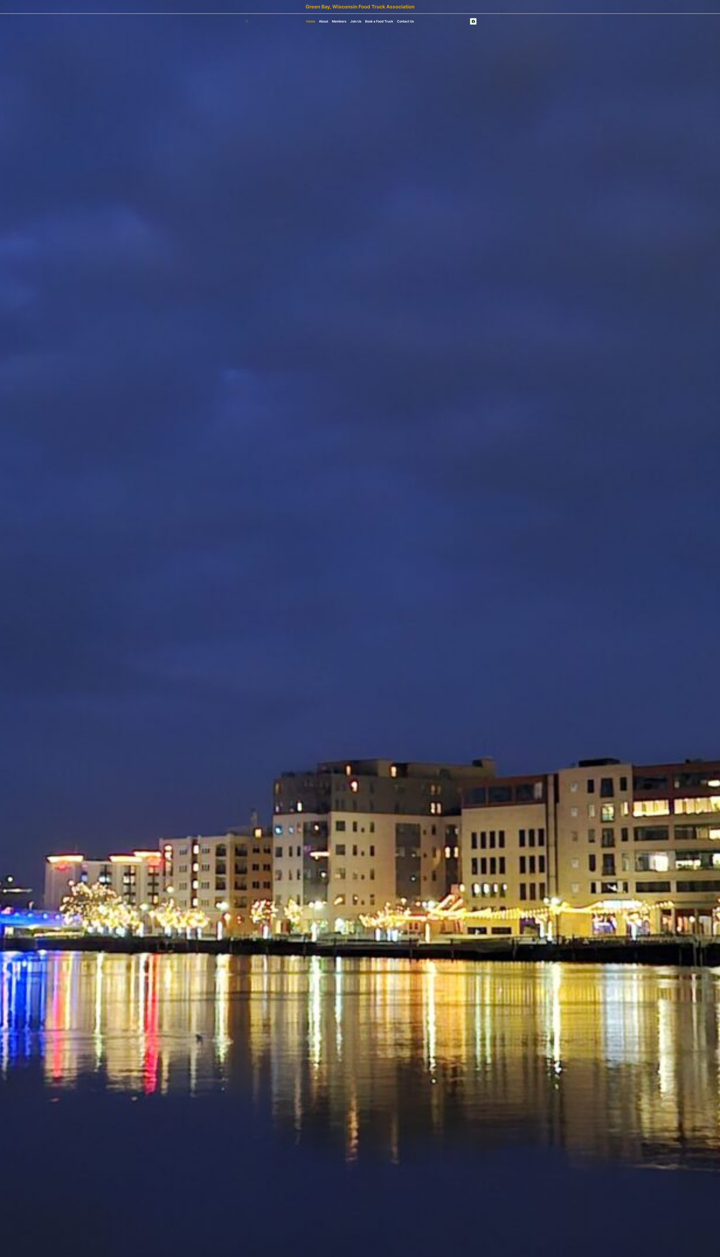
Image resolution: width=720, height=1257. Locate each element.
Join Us (355, 21)
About (323, 21)
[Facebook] (473, 21)
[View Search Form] (247, 21)
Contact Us (405, 21)
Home (310, 21)
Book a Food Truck (379, 21)
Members (339, 21)
